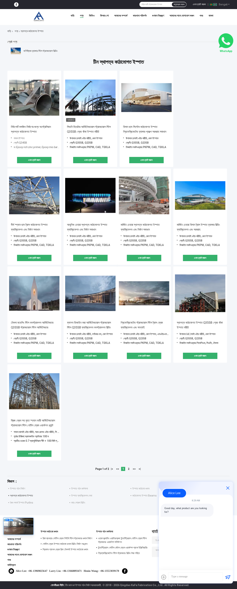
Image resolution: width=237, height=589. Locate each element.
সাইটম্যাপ (11, 564)
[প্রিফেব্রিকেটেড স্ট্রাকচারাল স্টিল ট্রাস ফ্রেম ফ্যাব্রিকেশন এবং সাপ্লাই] (144, 293)
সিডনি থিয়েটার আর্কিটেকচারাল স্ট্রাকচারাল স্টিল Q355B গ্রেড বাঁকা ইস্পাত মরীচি (89, 129)
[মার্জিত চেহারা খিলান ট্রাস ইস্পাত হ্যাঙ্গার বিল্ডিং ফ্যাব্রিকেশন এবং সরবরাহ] (200, 195)
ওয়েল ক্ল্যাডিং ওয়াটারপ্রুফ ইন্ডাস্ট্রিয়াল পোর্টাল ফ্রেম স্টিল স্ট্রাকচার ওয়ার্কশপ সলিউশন (122, 540)
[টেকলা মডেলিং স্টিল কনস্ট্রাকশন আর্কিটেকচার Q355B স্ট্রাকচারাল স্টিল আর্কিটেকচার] (34, 293)
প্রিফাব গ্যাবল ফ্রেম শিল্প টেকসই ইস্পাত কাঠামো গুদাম (65, 549)
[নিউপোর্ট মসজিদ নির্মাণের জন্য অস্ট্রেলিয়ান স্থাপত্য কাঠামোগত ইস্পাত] (34, 97)
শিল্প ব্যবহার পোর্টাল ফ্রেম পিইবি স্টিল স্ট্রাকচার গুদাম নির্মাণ (67, 538)
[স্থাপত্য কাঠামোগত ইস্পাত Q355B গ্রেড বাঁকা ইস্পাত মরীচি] (200, 293)
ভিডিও (92, 15)
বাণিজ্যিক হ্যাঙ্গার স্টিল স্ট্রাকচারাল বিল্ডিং (41, 50)
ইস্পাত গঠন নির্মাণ (17, 488)
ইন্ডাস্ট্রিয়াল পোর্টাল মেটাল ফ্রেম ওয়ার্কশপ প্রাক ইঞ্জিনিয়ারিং (123, 547)
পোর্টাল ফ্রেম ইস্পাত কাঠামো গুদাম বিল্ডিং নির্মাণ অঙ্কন (65, 543)
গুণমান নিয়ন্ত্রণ (158, 15)
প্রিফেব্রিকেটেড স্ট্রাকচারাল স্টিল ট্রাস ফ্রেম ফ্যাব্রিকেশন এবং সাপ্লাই (142, 325)
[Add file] (163, 577)
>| (140, 468)
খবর (201, 15)
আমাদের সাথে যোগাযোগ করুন (182, 15)
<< (117, 468)
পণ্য (82, 15)
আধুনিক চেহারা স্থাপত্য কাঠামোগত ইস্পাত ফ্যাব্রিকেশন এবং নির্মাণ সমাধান (87, 227)
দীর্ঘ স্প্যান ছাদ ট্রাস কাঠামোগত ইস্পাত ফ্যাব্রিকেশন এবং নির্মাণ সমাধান (29, 227)
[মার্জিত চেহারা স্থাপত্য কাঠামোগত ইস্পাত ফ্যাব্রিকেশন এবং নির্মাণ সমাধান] (144, 195)
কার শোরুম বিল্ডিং (78, 502)
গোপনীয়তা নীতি (57, 585)
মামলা (211, 15)
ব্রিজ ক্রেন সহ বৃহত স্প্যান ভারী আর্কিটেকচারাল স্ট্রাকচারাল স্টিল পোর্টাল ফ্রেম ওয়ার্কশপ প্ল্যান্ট (33, 423)
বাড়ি (72, 15)
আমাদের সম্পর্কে (120, 15)
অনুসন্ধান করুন (179, 4)
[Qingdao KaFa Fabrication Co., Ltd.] (38, 16)
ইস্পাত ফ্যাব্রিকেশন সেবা (81, 495)
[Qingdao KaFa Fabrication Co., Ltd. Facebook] (16, 4)
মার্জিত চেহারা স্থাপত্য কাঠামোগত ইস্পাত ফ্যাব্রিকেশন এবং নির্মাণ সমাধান (140, 227)
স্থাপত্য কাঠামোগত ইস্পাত (21, 495)
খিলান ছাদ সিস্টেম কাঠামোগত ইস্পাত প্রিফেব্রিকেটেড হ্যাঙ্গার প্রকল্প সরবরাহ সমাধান (144, 129)
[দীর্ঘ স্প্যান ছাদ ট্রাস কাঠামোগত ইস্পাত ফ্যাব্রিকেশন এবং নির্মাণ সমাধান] (34, 195)
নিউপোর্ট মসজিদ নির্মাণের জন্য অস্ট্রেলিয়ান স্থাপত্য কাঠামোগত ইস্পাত (31, 129)
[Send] (228, 577)
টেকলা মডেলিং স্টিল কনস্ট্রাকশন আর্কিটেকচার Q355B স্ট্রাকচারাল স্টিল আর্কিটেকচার (32, 325)
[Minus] (228, 488)
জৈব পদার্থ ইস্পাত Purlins (21, 502)
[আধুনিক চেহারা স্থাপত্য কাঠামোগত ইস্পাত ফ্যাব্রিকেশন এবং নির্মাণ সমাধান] (90, 195)
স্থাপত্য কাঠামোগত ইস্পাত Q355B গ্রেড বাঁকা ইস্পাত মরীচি (200, 325)
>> (134, 468)
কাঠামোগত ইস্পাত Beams (144, 495)
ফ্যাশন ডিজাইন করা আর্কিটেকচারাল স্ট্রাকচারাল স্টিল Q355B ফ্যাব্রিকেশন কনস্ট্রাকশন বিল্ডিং (89, 325)
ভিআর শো (104, 15)
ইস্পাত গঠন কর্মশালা (79, 488)
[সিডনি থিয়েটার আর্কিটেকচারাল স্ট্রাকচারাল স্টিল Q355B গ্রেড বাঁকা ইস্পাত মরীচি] (90, 97)
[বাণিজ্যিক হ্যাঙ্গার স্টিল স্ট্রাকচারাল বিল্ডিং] (16, 50)
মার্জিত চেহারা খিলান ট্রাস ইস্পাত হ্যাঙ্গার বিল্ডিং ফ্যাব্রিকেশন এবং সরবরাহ (198, 227)
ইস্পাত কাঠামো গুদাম (140, 488)
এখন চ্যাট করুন (199, 4)
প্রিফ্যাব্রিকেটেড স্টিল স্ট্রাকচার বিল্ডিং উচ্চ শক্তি (119, 553)
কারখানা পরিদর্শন (140, 15)
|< (112, 468)
